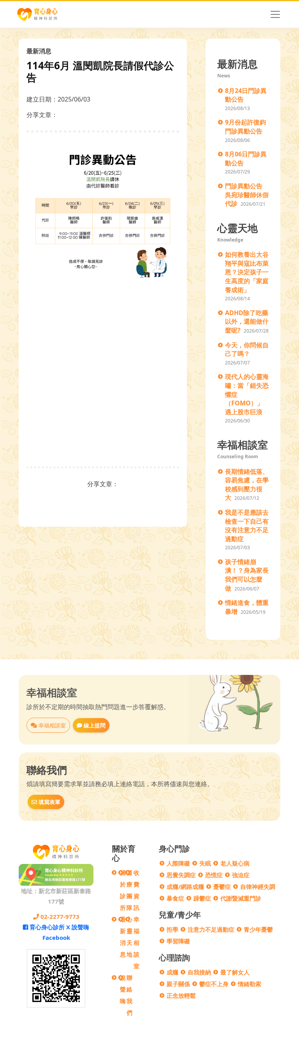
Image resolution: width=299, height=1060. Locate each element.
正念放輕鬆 (181, 995)
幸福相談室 (51, 725)
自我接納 (199, 972)
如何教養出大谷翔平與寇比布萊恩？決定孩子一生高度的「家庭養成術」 (247, 272)
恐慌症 (214, 875)
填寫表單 (48, 802)
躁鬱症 (202, 898)
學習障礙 (178, 941)
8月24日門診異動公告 (246, 95)
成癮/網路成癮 (185, 886)
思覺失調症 (181, 875)
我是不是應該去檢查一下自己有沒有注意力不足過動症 (247, 525)
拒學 (172, 929)
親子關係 (178, 984)
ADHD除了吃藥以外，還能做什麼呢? (247, 321)
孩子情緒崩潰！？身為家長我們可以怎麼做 (247, 574)
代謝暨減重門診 (240, 898)
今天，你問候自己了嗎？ (247, 349)
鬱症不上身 (214, 984)
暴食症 (175, 898)
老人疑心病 (235, 863)
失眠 (205, 863)
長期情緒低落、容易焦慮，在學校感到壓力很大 (247, 484)
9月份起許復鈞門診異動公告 (245, 126)
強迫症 (241, 875)
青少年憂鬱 (258, 929)
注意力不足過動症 (211, 929)
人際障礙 (178, 863)
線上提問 (94, 725)
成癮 (172, 972)
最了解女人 (235, 972)
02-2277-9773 (59, 916)
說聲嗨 (123, 989)
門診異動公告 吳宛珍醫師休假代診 (247, 195)
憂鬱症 (222, 886)
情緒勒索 (249, 984)
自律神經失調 (257, 886)
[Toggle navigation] (275, 14)
